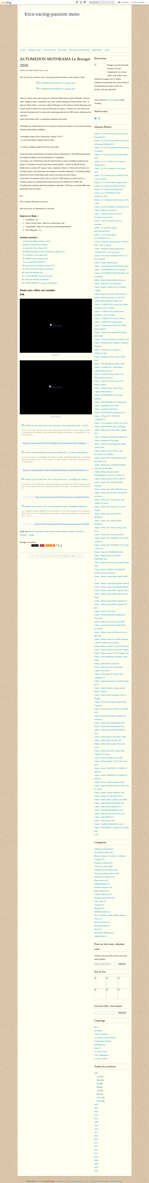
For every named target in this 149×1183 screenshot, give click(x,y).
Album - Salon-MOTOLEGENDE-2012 (109, 803)
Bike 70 (97, 1048)
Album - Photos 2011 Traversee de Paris (109, 535)
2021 (96, 1118)
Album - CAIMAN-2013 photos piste (108, 322)
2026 (96, 1073)
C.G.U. (86, 1181)
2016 (96, 1136)
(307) (103, 863)
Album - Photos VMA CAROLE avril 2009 (110, 800)
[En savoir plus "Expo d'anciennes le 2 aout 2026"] (112, 982)
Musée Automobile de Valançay (36, 245)
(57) (103, 894)
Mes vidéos (62, 50)
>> (81, 556)
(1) (100, 936)
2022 (96, 1115)
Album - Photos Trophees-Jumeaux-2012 (109, 793)
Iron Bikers (98, 1031)
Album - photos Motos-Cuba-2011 (107, 664)
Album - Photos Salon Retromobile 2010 (109, 726)
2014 (96, 1143)
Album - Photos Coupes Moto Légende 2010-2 (111, 590)
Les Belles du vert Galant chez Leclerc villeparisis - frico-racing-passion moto (86, 425)
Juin (98, 1084)
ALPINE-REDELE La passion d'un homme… (41, 283)
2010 (96, 1157)
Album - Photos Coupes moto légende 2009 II (111, 587)
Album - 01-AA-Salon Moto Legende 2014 (110, 182)
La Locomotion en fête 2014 (34, 262)
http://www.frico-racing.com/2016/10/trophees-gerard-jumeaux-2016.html (62, 524)
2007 (96, 1167)
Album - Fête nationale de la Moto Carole (109, 364)
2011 (96, 1153)
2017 (96, 1132)
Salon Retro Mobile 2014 (33, 272)
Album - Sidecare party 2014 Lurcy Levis (109, 814)
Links (96, 834)
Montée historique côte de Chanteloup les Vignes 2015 (44, 252)
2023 (96, 1111)
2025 (96, 1104)
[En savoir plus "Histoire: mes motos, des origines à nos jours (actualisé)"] (100, 994)
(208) (103, 866)
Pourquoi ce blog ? (35, 50)
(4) (98, 929)
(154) (104, 877)
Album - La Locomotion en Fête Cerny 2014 (110, 423)
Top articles (60, 1181)
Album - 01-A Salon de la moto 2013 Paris (110, 186)
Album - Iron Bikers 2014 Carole (106, 406)
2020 (96, 1122)
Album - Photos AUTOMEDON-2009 (108, 552)
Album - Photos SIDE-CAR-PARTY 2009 (110, 737)
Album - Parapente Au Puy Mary (106, 440)
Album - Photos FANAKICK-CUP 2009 (109, 622)
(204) (105, 870)
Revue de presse (50, 50)
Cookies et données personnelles (100, 1181)
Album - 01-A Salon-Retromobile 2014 (108, 189)
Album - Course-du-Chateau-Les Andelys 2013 (111, 339)
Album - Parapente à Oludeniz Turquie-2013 (110, 437)
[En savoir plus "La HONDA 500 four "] (112, 994)
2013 (96, 1146)
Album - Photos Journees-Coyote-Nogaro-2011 (111, 653)
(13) (100, 901)
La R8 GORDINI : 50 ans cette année (38, 276)
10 (73, 556)
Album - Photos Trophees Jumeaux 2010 (109, 782)
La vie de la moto (100, 1052)
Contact (107, 50)
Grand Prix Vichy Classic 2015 (35, 248)
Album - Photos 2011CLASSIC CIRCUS (109, 479)
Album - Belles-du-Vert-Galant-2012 (107, 284)
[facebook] (77, 2)
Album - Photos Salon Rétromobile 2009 (109, 723)
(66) (101, 884)
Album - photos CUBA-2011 (105, 611)
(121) (101, 880)
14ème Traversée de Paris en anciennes (38, 269)
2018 (96, 1129)
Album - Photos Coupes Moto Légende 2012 (110, 601)
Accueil (22, 50)
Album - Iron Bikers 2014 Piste (105, 409)
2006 (96, 1171)
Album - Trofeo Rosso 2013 (104, 821)
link (37, 220)
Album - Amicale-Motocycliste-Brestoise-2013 (111, 266)
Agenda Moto (96, 50)
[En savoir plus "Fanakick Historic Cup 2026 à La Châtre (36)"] (123, 994)
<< (30, 556)
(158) (106, 873)
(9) (102, 922)
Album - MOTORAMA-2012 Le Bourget (109, 426)
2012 (96, 1150)
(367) (103, 852)
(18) (104, 898)
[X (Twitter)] (80, 2)
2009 (96, 1160)
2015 (96, 1139)
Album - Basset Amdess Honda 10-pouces (109, 280)
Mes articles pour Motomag (79, 50)
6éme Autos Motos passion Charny (37, 241)
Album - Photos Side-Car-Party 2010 (108, 740)
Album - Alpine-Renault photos (105, 263)
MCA (96, 1027)
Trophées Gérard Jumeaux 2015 (36, 259)
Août (98, 1077)
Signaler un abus (77, 1181)
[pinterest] (84, 2)
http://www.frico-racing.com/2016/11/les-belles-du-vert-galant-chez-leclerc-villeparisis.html (56, 443)
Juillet (99, 1080)
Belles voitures (55, 531)
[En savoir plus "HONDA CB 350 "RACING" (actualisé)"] (100, 982)
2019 (96, 1125)
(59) (101, 891)
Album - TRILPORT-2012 (104, 817)
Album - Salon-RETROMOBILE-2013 (109, 810)
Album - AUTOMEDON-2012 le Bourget (110, 270)
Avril (98, 1091)
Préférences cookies (116, 1181)
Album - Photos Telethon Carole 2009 (108, 758)
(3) (104, 933)
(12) (99, 908)
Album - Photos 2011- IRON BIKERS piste (110, 489)
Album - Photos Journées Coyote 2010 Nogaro (111, 646)
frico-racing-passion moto (52, 14)
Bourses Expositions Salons (39, 531)
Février (99, 1097)
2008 (96, 1164)
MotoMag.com (99, 1045)
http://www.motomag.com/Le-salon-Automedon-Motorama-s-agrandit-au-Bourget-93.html (56, 470)
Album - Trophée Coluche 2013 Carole (108, 824)
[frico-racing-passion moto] (100, 69)
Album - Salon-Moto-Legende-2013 (107, 807)
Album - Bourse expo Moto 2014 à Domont (110, 294)
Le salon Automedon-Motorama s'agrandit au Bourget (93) (79, 452)
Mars (98, 1094)
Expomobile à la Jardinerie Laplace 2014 (39, 266)
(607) (103, 849)
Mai (98, 1087)
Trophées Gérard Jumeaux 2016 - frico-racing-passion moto (79, 506)
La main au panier (101, 1059)
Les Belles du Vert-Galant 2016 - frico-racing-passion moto (79, 479)
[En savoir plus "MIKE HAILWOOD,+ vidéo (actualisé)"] (123, 982)
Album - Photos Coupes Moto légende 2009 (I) (111, 583)
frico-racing (110, 100)
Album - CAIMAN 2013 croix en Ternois (109, 318)
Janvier (99, 1101)
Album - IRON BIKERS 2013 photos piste (110, 402)
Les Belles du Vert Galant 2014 (35, 255)
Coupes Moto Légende (102, 1041)
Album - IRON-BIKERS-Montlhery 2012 (109, 413)
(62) (103, 887)
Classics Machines (101, 1034)
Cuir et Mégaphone (101, 1055)
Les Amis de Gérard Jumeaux (105, 1038)
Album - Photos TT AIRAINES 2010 (108, 796)
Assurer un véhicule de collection (36, 279)
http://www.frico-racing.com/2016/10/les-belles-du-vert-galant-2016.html (62, 497)
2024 (96, 1108)
